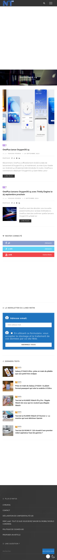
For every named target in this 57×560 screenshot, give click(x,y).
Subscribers (47, 255)
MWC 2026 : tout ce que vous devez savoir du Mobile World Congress (28, 522)
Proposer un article (11, 535)
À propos (6, 505)
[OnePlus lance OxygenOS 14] (28, 115)
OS (4, 145)
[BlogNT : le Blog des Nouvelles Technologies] (8, 3)
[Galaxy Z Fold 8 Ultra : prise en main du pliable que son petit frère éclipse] (8, 371)
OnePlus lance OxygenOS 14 (16, 149)
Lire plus (9, 176)
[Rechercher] (44, 3)
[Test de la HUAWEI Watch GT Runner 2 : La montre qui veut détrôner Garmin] (8, 416)
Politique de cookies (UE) (13, 529)
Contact (6, 510)
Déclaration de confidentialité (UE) (18, 516)
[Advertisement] (28, 37)
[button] (51, 556)
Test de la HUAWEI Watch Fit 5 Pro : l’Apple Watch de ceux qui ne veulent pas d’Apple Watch (32, 402)
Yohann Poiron (14, 153)
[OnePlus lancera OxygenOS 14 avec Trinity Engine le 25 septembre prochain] (10, 213)
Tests (18, 367)
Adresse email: (18, 318)
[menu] (50, 3)
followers (48, 243)
